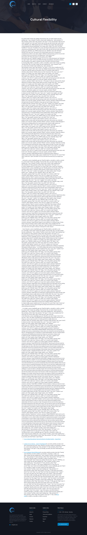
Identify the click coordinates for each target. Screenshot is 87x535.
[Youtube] (77, 4)
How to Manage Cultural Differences (32, 452)
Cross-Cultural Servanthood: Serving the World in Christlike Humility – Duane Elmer (42, 439)
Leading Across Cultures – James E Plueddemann (35, 444)
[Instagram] (73, 4)
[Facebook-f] (70, 4)
